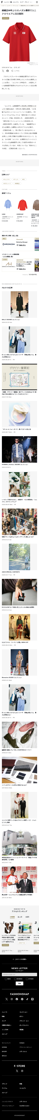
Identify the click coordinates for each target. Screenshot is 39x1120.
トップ (3, 5)
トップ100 (5, 1029)
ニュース (6, 2)
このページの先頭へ (21, 959)
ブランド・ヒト (29, 2)
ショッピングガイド (7, 1101)
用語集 (21, 1029)
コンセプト (23, 1088)
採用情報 (4, 1047)
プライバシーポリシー (26, 1047)
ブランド (4, 1084)
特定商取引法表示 (24, 1106)
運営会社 (4, 1055)
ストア (21, 2)
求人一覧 (15, 235)
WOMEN (19, 979)
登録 (19, 983)
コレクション (23, 1012)
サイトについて (6, 1043)
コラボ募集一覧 (7, 256)
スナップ (4, 1034)
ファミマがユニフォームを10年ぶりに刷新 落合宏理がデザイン (24, 937)
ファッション (15, 5)
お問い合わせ (23, 1051)
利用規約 (22, 1043)
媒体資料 (4, 1051)
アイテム (4, 1088)
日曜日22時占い (6, 1025)
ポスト (21, 1016)
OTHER (31, 979)
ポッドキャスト (24, 1025)
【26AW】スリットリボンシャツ (7, 217)
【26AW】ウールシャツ (22, 217)
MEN (9, 979)
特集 (11, 2)
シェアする (16, 71)
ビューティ (16, 2)
